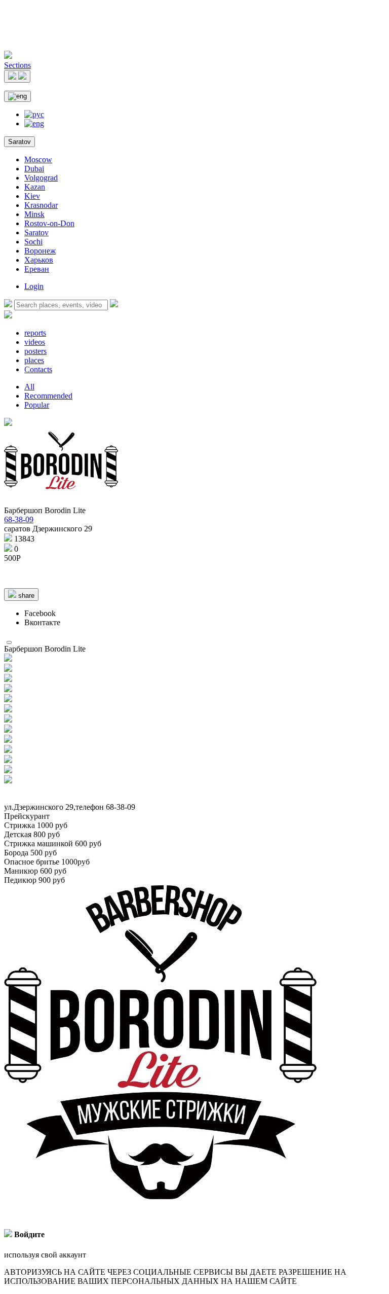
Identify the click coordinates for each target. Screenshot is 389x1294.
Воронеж (40, 250)
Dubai (34, 168)
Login (34, 286)
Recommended (48, 395)
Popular (36, 405)
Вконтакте (42, 622)
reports (35, 333)
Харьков (38, 260)
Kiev (32, 196)
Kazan (34, 187)
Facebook (40, 613)
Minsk (34, 214)
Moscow (38, 159)
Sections (17, 65)
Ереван (36, 269)
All (29, 386)
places (34, 360)
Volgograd (41, 177)
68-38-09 (18, 519)
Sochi (33, 241)
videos (34, 342)
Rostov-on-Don (49, 223)
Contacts (38, 369)
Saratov (19, 142)
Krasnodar (41, 205)
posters (35, 351)
